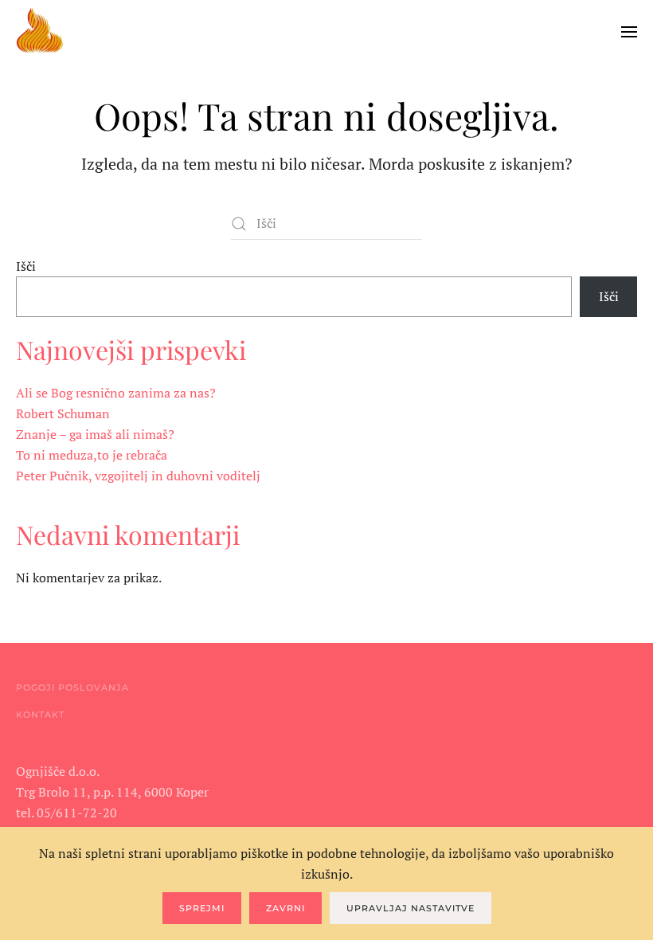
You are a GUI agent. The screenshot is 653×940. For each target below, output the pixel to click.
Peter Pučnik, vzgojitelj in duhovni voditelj (138, 475)
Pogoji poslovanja (72, 687)
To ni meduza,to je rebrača (91, 455)
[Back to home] (40, 32)
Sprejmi (202, 908)
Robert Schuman (63, 413)
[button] (629, 32)
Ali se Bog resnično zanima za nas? (116, 392)
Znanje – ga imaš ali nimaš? (95, 434)
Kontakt (40, 714)
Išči (26, 266)
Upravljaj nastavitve (410, 908)
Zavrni (285, 908)
